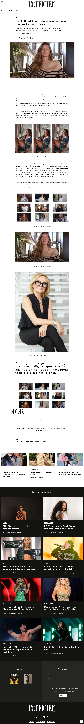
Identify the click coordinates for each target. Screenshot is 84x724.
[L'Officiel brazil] (42, 4)
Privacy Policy (71, 691)
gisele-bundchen (28, 441)
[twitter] (11, 11)
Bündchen (25, 113)
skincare (18, 441)
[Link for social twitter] (36, 717)
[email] (1, 11)
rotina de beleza (41, 441)
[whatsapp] (14, 11)
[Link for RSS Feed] (47, 717)
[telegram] (17, 11)
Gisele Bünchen (47, 95)
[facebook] (4, 11)
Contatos (31, 721)
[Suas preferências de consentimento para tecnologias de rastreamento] (81, 721)
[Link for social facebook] (40, 717)
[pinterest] (6, 11)
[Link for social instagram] (44, 717)
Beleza (18, 17)
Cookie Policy (51, 721)
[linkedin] (9, 11)
